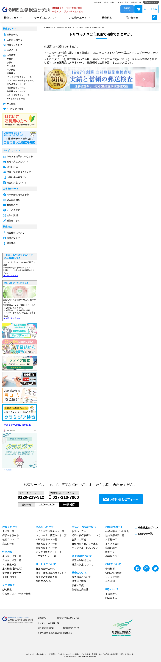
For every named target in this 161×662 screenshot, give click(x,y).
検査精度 (107, 17)
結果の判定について (82, 564)
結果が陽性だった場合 (18, 194)
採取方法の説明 (44, 581)
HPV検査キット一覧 (16, 84)
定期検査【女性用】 (13, 573)
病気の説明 (12, 215)
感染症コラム (13, 220)
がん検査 (11, 104)
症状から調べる (14, 40)
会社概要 (110, 568)
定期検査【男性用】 (13, 568)
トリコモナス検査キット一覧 (20, 80)
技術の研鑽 (78, 585)
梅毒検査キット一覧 (16, 91)
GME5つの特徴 (113, 573)
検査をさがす (11, 17)
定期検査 (11, 73)
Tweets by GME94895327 (16, 424)
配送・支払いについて (18, 161)
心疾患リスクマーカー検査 (16, 594)
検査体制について (15, 233)
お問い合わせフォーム (124, 499)
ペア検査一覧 (9, 564)
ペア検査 (11, 70)
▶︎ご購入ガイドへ (10, 276)
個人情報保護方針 (46, 628)
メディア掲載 (112, 577)
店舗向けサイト (151, 2)
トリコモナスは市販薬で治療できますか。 (90, 27)
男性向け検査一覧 (11, 556)
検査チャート (112, 552)
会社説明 (110, 581)
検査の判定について (17, 183)
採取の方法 (12, 167)
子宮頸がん (111, 594)
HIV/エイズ (111, 598)
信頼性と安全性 (80, 589)
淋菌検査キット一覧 (16, 88)
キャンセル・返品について (86, 548)
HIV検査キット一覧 (16, 98)
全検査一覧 (12, 34)
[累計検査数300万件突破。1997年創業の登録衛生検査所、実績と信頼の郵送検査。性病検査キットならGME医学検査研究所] (101, 90)
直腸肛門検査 (9, 577)
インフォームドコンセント (50, 623)
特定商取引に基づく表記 (68, 618)
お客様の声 (12, 205)
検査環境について (81, 577)
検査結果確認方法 (81, 560)
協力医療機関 (13, 200)
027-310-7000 (66, 497)
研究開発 (11, 243)
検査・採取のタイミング (19, 172)
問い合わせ (131, 17)
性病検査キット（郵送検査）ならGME (57, 27)
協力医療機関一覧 (114, 535)
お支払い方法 (79, 531)
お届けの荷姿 (79, 539)
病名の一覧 (12, 50)
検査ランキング (14, 45)
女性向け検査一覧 (11, 560)
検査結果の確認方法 (17, 177)
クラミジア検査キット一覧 (19, 77)
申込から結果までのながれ (20, 156)
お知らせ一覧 (108, 2)
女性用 (10, 62)
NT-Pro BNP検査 (15, 109)
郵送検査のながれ (45, 568)
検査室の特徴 (79, 581)
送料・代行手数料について (86, 535)
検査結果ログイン (148, 527)
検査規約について (71, 628)
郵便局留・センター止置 (85, 543)
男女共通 (11, 66)
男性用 (10, 59)
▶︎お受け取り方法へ (11, 318)
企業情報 (97, 2)
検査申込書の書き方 (46, 577)
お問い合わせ (136, 2)
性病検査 (11, 55)
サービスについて (44, 17)
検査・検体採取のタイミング (51, 573)
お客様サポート (78, 17)
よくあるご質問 (122, 2)
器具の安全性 (13, 238)
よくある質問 (13, 210)
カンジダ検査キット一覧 (18, 95)
